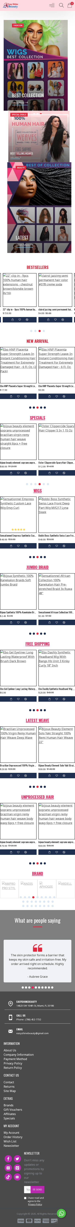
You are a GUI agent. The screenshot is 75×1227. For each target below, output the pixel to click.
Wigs (37, 490)
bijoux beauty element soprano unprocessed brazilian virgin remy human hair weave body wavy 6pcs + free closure (18, 842)
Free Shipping (37, 643)
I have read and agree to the (36, 1201)
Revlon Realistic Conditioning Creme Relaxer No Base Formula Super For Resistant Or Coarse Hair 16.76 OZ (20, 309)
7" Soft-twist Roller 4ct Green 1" (54, 309)
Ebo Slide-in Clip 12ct (13, 462)
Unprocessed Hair (37, 796)
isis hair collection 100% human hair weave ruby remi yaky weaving (35, 765)
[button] (31, 331)
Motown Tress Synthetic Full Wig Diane (35, 535)
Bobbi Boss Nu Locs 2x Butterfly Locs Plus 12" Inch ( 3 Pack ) (35, 612)
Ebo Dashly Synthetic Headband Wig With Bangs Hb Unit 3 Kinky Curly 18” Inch (56, 688)
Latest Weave (37, 720)
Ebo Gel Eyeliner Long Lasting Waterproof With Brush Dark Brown (18, 688)
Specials (37, 417)
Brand (37, 873)
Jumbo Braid (37, 567)
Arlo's (12, 897)
